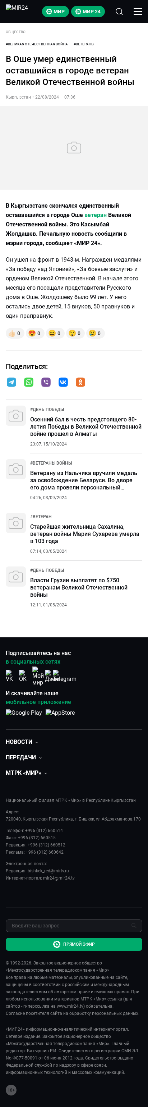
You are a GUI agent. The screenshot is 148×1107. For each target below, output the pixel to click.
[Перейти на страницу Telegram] (65, 676)
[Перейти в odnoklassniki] (80, 382)
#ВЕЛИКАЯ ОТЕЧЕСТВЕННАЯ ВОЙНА (37, 44)
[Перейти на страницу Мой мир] (38, 676)
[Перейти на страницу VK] (11, 676)
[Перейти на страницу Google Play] (24, 716)
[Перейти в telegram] (11, 382)
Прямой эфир (79, 944)
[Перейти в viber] (46, 382)
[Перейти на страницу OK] (25, 676)
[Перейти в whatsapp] (28, 382)
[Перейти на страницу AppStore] (60, 716)
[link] (47, 409)
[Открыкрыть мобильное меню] (138, 11)
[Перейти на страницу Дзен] (51, 676)
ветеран (95, 215)
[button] (11, 382)
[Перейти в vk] (63, 382)
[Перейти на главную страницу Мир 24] (17, 11)
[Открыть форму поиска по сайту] (119, 11)
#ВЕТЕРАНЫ (84, 44)
